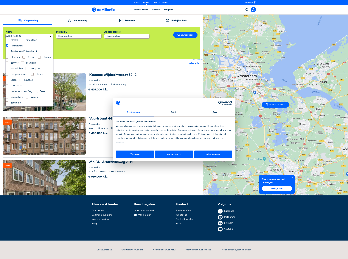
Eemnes (14, 63)
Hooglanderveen (19, 74)
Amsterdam (17, 45)
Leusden (28, 80)
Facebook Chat (184, 210)
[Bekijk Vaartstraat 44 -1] (44, 136)
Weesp (34, 97)
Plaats (8, 31)
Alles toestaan (213, 154)
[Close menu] (253, 9)
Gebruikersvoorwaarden (133, 250)
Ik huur (137, 2)
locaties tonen (277, 104)
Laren (14, 80)
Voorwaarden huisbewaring (198, 250)
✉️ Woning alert (143, 215)
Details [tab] (174, 112)
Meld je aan (276, 188)
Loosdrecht (16, 85)
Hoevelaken (17, 68)
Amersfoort (31, 40)
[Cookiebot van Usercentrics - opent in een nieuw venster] (220, 103)
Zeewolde (16, 102)
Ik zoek (146, 2)
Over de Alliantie (160, 2)
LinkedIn (228, 223)
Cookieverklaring (104, 250)
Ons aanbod (98, 210)
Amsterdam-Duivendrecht (24, 51)
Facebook (229, 211)
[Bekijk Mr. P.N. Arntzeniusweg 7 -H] (44, 179)
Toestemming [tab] (133, 112)
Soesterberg (17, 97)
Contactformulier (185, 219)
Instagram (229, 217)
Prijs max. (61, 31)
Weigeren (134, 154)
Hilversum (31, 63)
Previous (7, 136)
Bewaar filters (186, 35)
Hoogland (36, 68)
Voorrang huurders (102, 215)
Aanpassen (172, 154)
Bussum (31, 57)
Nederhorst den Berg (21, 91)
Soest (43, 91)
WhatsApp (181, 215)
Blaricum (15, 57)
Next (81, 92)
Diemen (47, 57)
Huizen (39, 74)
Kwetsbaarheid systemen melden (236, 250)
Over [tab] (214, 112)
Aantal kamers (112, 31)
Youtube (228, 228)
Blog (94, 223)
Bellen (179, 223)
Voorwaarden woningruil (164, 250)
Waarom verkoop (101, 219)
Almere (14, 40)
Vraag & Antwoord (144, 210)
